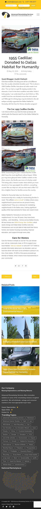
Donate (13, 434)
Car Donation (7, 428)
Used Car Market (15, 461)
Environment (23, 438)
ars (31, 421)
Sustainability (25, 458)
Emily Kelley (27, 71)
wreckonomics (19, 464)
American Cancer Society (11, 421)
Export (33, 438)
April (24, 421)
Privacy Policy (9, 504)
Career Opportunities (9, 407)
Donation (23, 434)
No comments (21, 74)
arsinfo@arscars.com (14, 2)
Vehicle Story (7, 464)
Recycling (6, 454)
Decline (5, 434)
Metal (31, 444)
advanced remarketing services (13, 418)
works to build (18, 200)
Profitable (14, 451)
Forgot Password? (24, 8)
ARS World (6, 424)
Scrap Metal (17, 454)
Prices (5, 451)
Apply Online (6, 410)
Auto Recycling (19, 424)
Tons (4, 461)
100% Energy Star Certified (23, 222)
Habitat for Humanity (27, 441)
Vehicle (27, 461)
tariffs (35, 458)
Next (35, 276)
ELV (30, 434)
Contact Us (6, 412)
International (7, 444)
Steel (15, 458)
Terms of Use (17, 504)
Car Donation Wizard (22, 428)
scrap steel (6, 458)
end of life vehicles (9, 438)
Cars (34, 428)
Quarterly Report (26, 451)
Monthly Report (8, 448)
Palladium (20, 448)
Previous (7, 276)
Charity (5, 431)
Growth (14, 441)
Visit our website (16, 245)
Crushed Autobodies (25, 431)
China (13, 431)
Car (28, 424)
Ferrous (5, 441)
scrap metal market (30, 454)
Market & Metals (20, 444)
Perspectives (31, 448)
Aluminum (30, 418)
